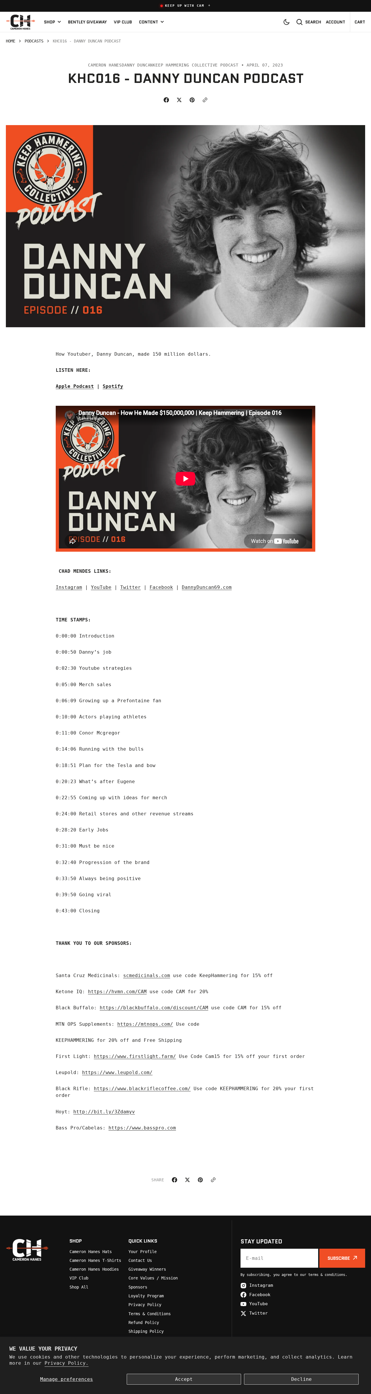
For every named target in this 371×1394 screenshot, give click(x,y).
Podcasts (34, 41)
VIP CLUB (123, 22)
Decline (301, 1379)
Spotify (113, 386)
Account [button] (335, 22)
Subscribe (339, 1258)
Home (10, 41)
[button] (185, 6)
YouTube (101, 587)
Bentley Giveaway (87, 22)
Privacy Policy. (67, 1363)
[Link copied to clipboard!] (205, 99)
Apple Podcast (75, 386)
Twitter (130, 587)
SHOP (49, 22)
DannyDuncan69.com (207, 587)
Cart (360, 22)
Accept (184, 1379)
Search (313, 22)
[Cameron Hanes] (20, 21)
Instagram (69, 587)
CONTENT (148, 22)
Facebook (161, 587)
